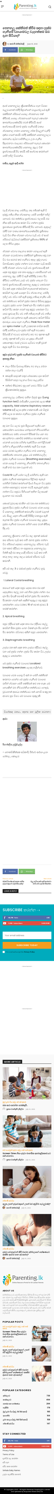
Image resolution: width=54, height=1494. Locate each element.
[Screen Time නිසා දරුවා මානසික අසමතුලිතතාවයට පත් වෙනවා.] (27, 1131)
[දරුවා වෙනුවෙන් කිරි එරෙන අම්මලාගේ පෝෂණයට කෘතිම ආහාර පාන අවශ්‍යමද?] (27, 1230)
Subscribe (45, 923)
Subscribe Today (27, 945)
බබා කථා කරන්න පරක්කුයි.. (15, 1105)
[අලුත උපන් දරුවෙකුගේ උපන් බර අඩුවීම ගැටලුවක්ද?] (27, 1182)
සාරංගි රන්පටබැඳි (17, 44)
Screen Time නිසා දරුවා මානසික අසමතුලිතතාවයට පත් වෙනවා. (27, 1154)
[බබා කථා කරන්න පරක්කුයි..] (27, 1083)
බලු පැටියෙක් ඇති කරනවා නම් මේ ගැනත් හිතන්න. (41, 882)
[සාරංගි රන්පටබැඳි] (5, 44)
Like (48, 918)
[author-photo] (4, 1109)
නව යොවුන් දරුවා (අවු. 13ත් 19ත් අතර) (18, 1150)
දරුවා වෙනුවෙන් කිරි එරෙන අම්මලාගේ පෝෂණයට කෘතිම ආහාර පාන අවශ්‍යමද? (26, 1253)
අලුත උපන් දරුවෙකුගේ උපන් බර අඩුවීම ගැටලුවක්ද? (26, 1204)
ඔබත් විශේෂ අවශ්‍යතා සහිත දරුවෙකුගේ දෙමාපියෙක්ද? (13, 882)
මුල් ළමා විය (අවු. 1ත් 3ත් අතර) (14, 1102)
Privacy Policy (29, 952)
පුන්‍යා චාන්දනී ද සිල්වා (15, 1109)
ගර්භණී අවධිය (8, 1201)
